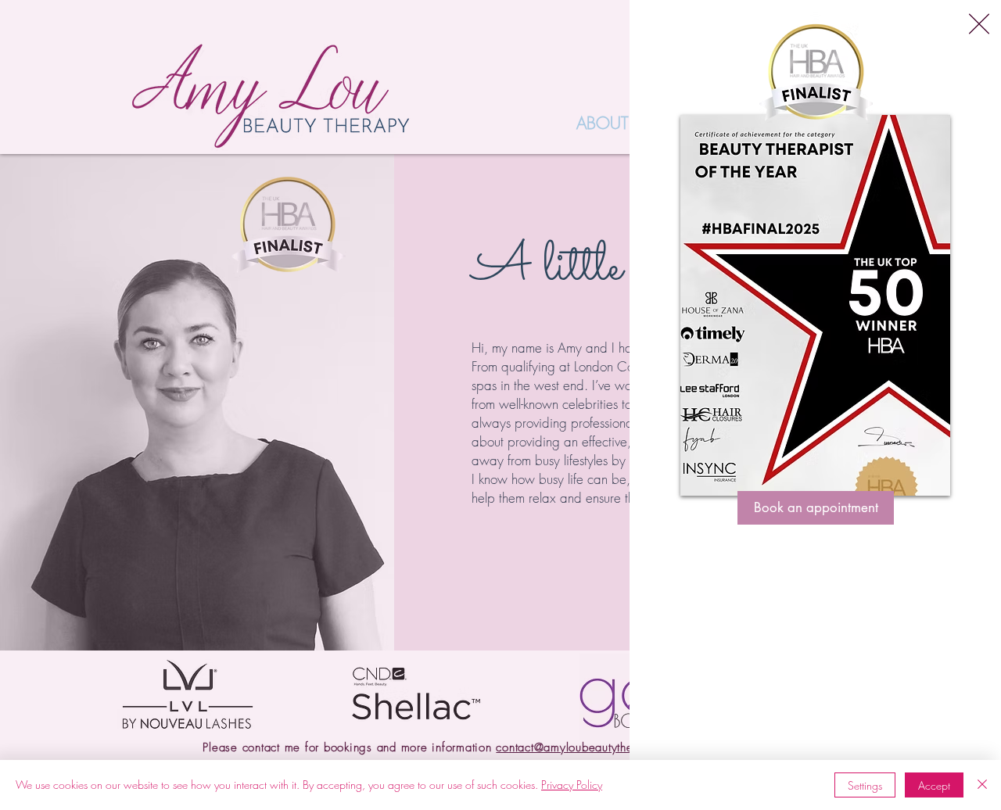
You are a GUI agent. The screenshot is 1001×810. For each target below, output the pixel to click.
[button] (979, 24)
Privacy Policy (571, 784)
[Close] (982, 784)
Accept (934, 785)
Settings (865, 785)
